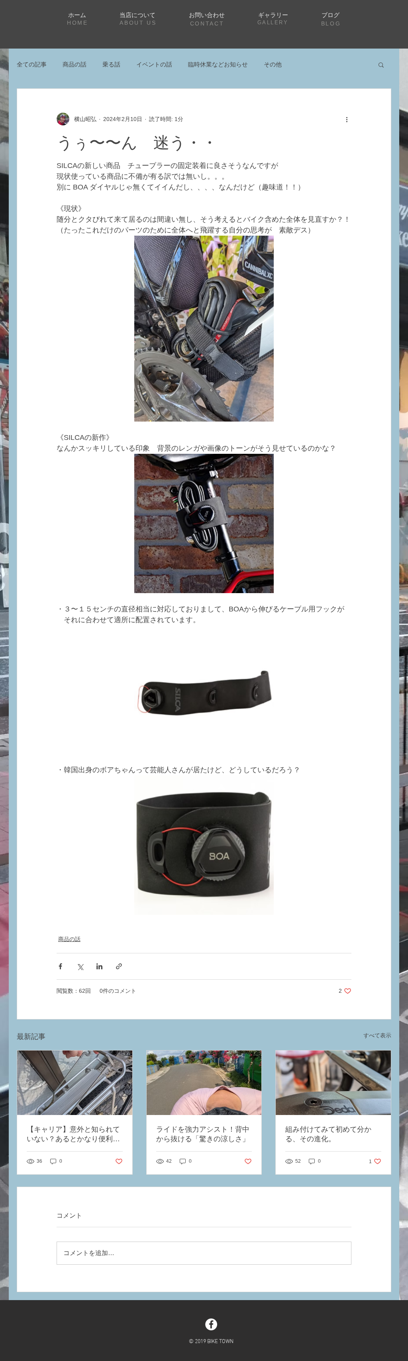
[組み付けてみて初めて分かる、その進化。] (333, 1083)
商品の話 (74, 64)
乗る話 (111, 64)
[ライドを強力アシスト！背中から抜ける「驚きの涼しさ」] (204, 1083)
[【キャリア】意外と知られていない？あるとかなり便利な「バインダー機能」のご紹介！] (74, 1083)
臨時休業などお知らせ (218, 64)
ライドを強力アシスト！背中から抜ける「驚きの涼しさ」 (202, 1134)
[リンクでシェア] (119, 966)
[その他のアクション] (346, 119)
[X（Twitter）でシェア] (80, 966)
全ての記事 (32, 64)
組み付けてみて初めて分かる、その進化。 (328, 1134)
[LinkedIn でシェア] (99, 966)
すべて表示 (377, 1035)
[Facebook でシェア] (60, 966)
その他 (273, 64)
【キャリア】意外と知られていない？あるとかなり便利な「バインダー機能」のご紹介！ (73, 1134)
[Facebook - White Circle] (211, 1324)
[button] (381, 64)
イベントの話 (154, 64)
